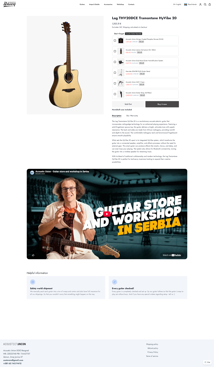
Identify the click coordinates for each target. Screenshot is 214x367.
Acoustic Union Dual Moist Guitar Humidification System (144, 60)
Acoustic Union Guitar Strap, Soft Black (138, 93)
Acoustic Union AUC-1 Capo (135, 82)
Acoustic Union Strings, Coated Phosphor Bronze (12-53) (144, 39)
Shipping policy (152, 344)
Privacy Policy (153, 352)
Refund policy (153, 348)
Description (116, 115)
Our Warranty (132, 115)
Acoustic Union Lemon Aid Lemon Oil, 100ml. (141, 50)
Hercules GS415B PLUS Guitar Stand (138, 71)
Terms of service (152, 356)
